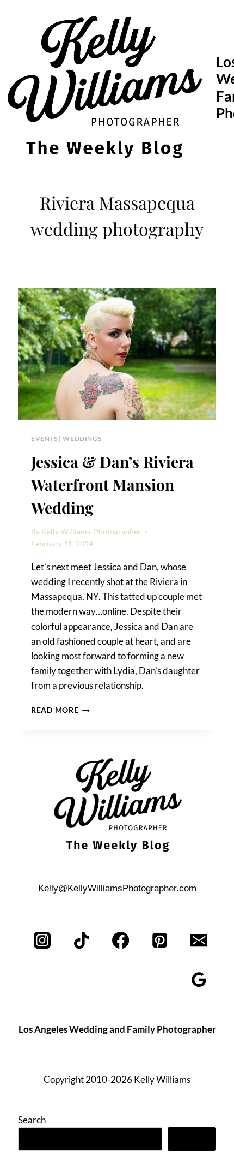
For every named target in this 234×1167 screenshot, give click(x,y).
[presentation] (117, 354)
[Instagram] (43, 940)
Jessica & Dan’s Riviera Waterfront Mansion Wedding (112, 484)
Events (44, 438)
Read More (60, 710)
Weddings (82, 438)
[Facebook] (121, 940)
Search (32, 1120)
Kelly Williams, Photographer (91, 531)
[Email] (199, 940)
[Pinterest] (160, 940)
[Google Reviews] (199, 979)
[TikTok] (82, 940)
